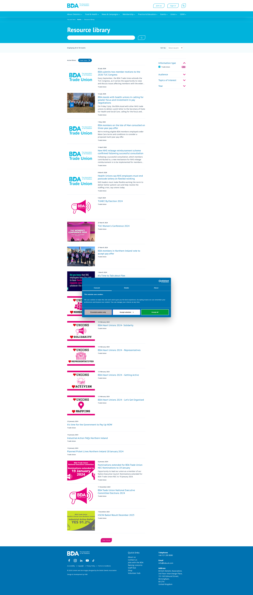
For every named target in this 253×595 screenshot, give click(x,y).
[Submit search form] (141, 38)
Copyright (81, 566)
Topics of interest (167, 80)
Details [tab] (126, 288)
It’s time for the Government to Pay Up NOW (89, 424)
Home (79, 19)
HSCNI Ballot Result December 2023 (116, 515)
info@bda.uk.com (165, 563)
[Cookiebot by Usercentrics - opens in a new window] (160, 281)
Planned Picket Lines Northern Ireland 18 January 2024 (95, 451)
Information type (167, 63)
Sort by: (163, 48)
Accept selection (125, 312)
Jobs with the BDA (135, 562)
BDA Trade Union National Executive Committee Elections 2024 (116, 492)
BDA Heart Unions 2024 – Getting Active (118, 374)
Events (163, 14)
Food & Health (91, 14)
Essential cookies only (98, 312)
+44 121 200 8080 (165, 555)
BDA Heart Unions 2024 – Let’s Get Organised (121, 399)
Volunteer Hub (134, 573)
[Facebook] (69, 561)
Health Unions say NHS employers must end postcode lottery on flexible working (120, 177)
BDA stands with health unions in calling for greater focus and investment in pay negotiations (120, 100)
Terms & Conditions (104, 566)
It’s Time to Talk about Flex (111, 275)
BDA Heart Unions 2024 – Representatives (119, 350)
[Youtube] (87, 561)
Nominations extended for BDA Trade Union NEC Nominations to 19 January (120, 466)
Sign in (173, 5)
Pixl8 (85, 574)
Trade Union (173, 67)
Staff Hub (132, 568)
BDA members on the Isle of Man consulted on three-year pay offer (121, 127)
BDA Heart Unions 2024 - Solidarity (115, 325)
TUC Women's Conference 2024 (113, 225)
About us (132, 557)
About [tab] (156, 288)
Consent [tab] (97, 288)
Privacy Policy (90, 566)
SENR (182, 14)
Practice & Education (147, 14)
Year (160, 85)
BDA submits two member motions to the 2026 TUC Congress (119, 73)
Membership (128, 14)
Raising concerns (135, 565)
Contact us (132, 560)
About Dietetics (74, 14)
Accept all (155, 312)
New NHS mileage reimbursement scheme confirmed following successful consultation (120, 152)
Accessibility (71, 566)
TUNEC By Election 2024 (110, 201)
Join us (159, 5)
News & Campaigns (110, 14)
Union (173, 14)
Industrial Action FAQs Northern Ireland (87, 438)
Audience (163, 74)
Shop (130, 570)
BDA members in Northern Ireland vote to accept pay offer (119, 252)
